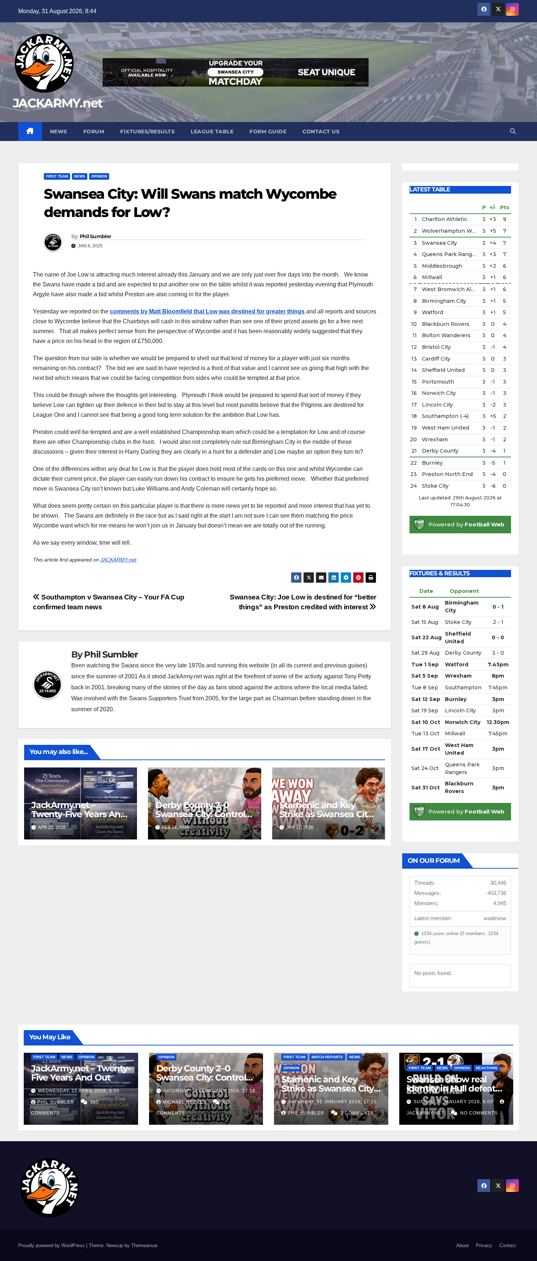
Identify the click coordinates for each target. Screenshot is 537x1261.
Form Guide (268, 131)
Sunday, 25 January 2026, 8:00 (454, 1101)
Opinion (99, 176)
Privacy (484, 1245)
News (58, 131)
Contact (507, 1245)
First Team (57, 176)
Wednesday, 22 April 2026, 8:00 (78, 1090)
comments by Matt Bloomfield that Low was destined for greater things (207, 311)
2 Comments (356, 1113)
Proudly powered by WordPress (52, 1245)
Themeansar (144, 1245)
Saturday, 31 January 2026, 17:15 (332, 1101)
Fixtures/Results (147, 131)
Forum (93, 131)
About (462, 1245)
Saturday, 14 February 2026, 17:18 (209, 1090)
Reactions (487, 1068)
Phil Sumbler (95, 236)
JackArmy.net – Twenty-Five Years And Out (78, 814)
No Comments (479, 1113)
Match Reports (327, 1057)
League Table (212, 131)
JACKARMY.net (58, 103)
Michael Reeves (185, 1102)
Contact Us (320, 131)
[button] (513, 131)
